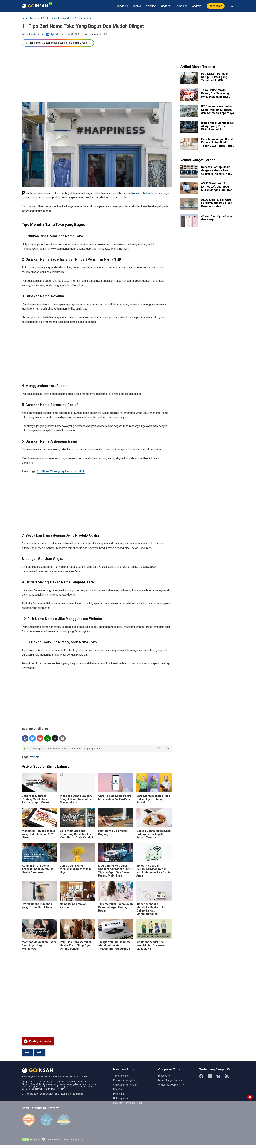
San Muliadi (39, 34)
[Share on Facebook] (25, 738)
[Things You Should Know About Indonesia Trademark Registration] (115, 929)
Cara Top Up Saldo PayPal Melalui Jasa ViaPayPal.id (115, 797)
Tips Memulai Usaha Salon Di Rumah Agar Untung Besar (115, 907)
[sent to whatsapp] (47, 738)
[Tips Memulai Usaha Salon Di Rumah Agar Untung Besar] (115, 890)
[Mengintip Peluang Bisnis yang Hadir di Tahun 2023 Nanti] (39, 817)
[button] (159, 748)
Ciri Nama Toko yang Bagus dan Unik (61, 471)
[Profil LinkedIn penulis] (47, 34)
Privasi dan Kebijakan (124, 1080)
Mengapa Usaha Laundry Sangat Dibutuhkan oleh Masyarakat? (76, 799)
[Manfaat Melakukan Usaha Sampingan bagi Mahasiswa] (39, 929)
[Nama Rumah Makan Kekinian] (77, 890)
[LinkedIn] (210, 1076)
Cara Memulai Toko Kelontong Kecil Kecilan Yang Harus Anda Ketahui (76, 834)
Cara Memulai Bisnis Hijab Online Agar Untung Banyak (153, 799)
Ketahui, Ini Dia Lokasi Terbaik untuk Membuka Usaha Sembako (37, 869)
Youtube (151, 6)
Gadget (165, 6)
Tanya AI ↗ (164, 1075)
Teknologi (181, 6)
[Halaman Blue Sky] (218, 1076)
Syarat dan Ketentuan (125, 1084)
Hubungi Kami (120, 1098)
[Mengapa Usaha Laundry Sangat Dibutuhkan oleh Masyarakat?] (77, 782)
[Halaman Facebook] (201, 1076)
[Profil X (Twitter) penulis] (56, 34)
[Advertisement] (97, 74)
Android (196, 6)
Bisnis (137, 6)
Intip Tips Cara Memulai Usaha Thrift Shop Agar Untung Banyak (75, 945)
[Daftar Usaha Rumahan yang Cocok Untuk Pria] (39, 890)
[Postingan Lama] (39, 1052)
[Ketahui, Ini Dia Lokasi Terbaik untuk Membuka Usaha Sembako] (39, 852)
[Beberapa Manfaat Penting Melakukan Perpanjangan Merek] (39, 782)
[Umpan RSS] (227, 1076)
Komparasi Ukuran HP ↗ (171, 1084)
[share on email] (62, 738)
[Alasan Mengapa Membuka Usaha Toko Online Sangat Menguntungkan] (154, 890)
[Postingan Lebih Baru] (27, 1052)
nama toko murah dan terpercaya (143, 193)
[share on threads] (55, 738)
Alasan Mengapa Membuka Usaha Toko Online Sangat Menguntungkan (151, 909)
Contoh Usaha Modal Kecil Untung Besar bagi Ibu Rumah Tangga (153, 834)
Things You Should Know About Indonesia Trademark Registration (114, 945)
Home (25, 18)
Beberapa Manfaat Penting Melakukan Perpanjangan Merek (35, 799)
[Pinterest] (40, 738)
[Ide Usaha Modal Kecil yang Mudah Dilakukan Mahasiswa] (154, 929)
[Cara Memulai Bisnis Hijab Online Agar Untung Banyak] (154, 782)
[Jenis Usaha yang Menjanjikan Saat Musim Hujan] (77, 852)
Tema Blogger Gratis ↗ (170, 1080)
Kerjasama (215, 6)
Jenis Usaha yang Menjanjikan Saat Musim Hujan (76, 869)
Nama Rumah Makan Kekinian (73, 905)
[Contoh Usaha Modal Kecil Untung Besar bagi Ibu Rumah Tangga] (154, 817)
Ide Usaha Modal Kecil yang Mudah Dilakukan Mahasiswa (150, 945)
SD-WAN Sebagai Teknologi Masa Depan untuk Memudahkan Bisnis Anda (153, 870)
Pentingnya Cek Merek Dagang (113, 832)
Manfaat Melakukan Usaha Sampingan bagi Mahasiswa (39, 945)
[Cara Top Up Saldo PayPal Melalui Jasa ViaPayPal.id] (115, 782)
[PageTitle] (35, 6)
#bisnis (34, 757)
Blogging (122, 6)
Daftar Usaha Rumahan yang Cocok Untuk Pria (37, 905)
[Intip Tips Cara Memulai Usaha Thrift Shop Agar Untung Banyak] (77, 929)
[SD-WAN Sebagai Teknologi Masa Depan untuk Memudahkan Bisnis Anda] (154, 852)
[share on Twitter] (32, 738)
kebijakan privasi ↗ (50, 1089)
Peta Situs (119, 1093)
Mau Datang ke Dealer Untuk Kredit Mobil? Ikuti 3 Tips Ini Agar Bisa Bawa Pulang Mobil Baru (115, 870)
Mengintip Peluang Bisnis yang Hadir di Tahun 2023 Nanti (38, 834)
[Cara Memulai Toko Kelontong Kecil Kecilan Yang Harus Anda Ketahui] (77, 817)
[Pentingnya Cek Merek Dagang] (115, 817)
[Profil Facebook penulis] (52, 34)
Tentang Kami (121, 1075)
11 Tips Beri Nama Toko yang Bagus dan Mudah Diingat (66, 18)
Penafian (118, 1089)
